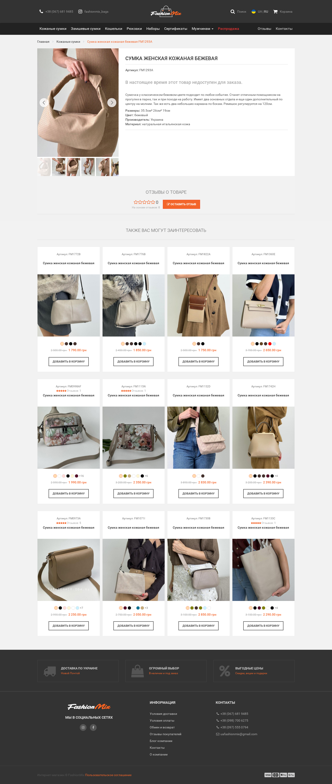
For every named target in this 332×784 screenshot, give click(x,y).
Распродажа (228, 28)
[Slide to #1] (44, 167)
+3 (146, 608)
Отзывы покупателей (165, 734)
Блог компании (161, 741)
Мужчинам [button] (201, 28)
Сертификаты (175, 28)
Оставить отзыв (183, 204)
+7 (81, 608)
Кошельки (113, 28)
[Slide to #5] (117, 167)
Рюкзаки (134, 28)
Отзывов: (74, 390)
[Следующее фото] (111, 102)
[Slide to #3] (88, 167)
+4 (276, 476)
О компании (159, 754)
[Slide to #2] (73, 167)
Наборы (153, 28)
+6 (146, 476)
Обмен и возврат (162, 727)
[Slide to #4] (103, 167)
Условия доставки (163, 714)
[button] (238, 11)
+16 (81, 476)
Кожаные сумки (53, 28)
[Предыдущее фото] (44, 102)
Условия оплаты (162, 720)
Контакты (284, 28)
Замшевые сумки (86, 28)
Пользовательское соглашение (108, 775)
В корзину (69, 361)
